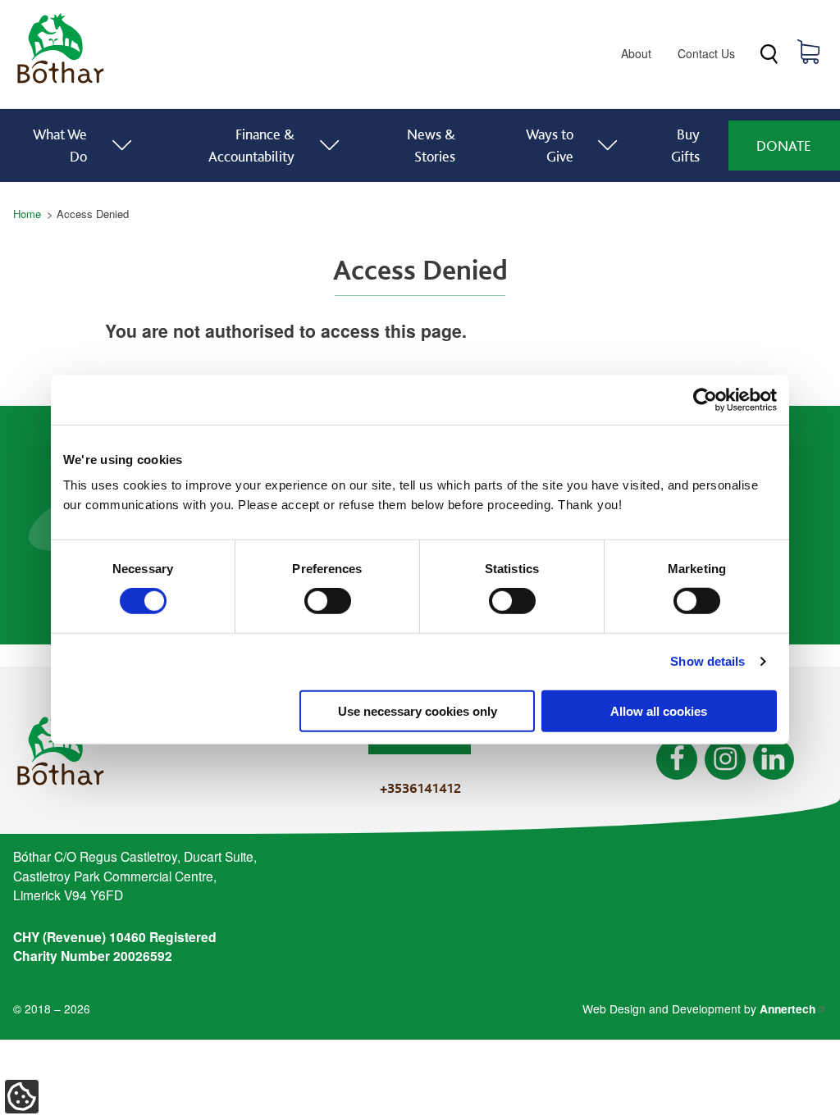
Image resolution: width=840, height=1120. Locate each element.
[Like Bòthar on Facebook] (676, 759)
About (636, 53)
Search (769, 54)
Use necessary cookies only (417, 710)
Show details (707, 661)
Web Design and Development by (698, 1008)
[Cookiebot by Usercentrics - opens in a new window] (705, 400)
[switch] (327, 601)
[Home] (60, 84)
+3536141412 (420, 787)
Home (27, 213)
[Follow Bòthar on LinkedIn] (773, 759)
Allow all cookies (658, 710)
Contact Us (706, 53)
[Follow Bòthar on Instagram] (725, 759)
